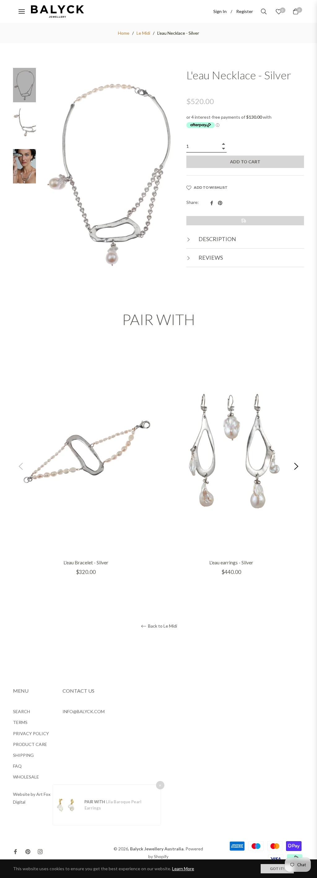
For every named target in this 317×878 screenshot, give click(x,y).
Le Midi (143, 33)
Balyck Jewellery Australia (157, 848)
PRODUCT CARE (30, 744)
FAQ (17, 766)
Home (123, 33)
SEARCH (21, 711)
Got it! (277, 868)
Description (217, 239)
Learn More (183, 868)
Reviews (210, 257)
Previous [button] (21, 466)
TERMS (20, 722)
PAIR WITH (95, 801)
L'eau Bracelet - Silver (85, 562)
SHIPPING (23, 755)
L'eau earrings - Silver (231, 562)
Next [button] (296, 466)
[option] (85, 466)
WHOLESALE (26, 776)
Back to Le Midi (162, 626)
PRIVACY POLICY (31, 733)
